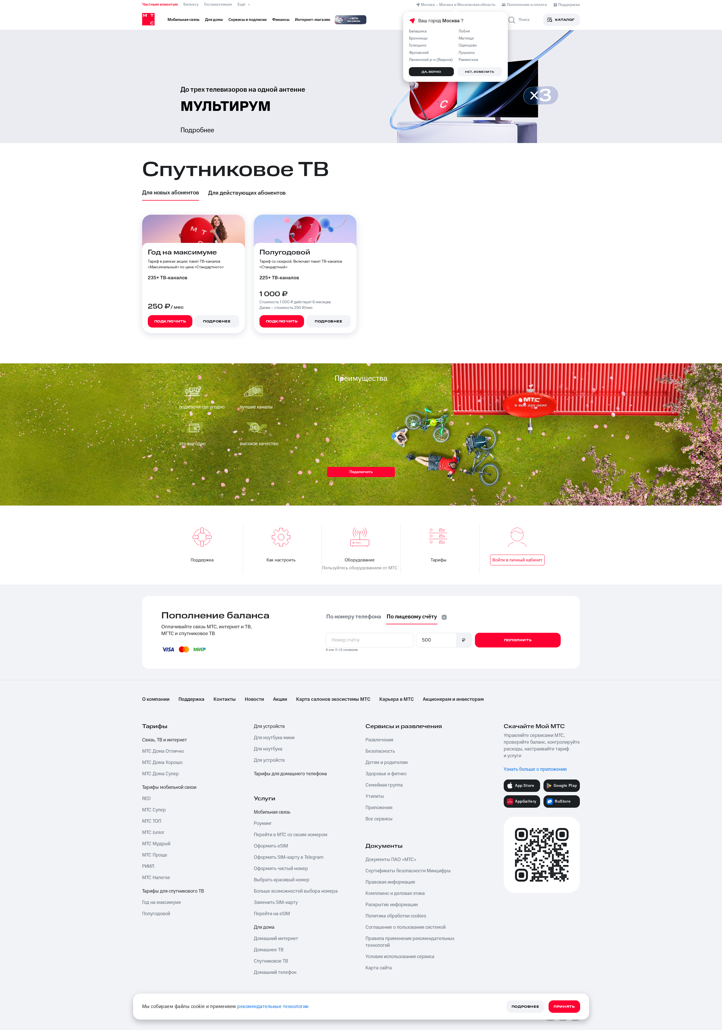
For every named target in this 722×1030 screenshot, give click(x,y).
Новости (254, 699)
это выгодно (192, 443)
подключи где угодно (201, 407)
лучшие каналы (256, 407)
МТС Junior (153, 832)
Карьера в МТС (396, 699)
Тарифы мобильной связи (169, 787)
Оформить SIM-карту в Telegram (288, 857)
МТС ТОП (151, 821)
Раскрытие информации (392, 904)
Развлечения (379, 740)
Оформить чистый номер (281, 868)
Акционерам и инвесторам (453, 699)
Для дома (264, 927)
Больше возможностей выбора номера (296, 891)
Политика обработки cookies (396, 916)
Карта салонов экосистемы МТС (333, 699)
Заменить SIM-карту (276, 902)
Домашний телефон (275, 972)
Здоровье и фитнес (386, 773)
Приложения (379, 807)
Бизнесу (191, 4)
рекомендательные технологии (273, 1006)
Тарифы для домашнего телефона (290, 773)
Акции (280, 699)
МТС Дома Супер (160, 773)
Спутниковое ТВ (271, 961)
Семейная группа (384, 785)
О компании (156, 699)
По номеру (353, 617)
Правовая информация (390, 882)
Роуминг (263, 823)
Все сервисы (379, 819)
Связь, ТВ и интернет (164, 740)
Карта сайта (379, 968)
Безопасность (380, 751)
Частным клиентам (160, 4)
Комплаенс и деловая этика (395, 893)
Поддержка (191, 699)
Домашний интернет (276, 938)
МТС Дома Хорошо (162, 762)
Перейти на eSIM (272, 913)
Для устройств (269, 726)
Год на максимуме (161, 902)
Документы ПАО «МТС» (391, 859)
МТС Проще (154, 855)
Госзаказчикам (218, 4)
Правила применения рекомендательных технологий (410, 942)
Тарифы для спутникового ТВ (173, 891)
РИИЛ (148, 866)
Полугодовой (156, 913)
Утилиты (375, 796)
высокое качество (259, 443)
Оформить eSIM (271, 846)
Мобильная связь (272, 812)
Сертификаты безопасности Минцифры (408, 871)
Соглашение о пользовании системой (406, 927)
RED (146, 798)
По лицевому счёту (412, 617)
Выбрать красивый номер (281, 880)
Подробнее (197, 130)
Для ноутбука (268, 749)
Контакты (224, 699)
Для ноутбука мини (274, 737)
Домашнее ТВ (268, 949)
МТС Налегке (156, 877)
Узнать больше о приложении (535, 769)
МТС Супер (154, 810)
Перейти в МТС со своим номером (290, 834)
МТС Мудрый (156, 843)
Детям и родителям (387, 762)
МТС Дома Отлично (163, 751)
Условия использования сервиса (400, 956)
